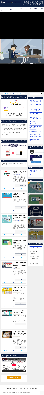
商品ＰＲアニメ (26, 9)
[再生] (3, 370)
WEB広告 (22, 220)
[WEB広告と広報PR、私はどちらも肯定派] (34, 156)
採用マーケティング (17, 174)
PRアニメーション (16, 220)
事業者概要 (11, 9)
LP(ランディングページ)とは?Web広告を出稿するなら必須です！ (19, 217)
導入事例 (31, 9)
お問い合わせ (34, 388)
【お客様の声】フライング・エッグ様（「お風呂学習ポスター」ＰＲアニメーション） (19, 289)
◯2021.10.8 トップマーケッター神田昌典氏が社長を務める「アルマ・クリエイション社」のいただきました (36, 118)
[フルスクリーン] (24, 370)
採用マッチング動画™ (36, 9)
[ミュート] (23, 370)
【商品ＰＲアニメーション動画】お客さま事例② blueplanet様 (19, 195)
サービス (15, 9)
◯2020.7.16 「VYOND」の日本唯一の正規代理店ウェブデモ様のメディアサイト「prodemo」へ (36, 103)
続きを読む (21, 185)
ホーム (1, 9)
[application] (14, 365)
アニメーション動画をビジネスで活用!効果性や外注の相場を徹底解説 (19, 241)
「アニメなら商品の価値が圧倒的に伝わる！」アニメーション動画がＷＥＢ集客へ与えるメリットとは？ (36, 222)
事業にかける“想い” (35, 211)
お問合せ (42, 9)
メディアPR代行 (20, 9)
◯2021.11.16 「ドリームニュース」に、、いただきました (36, 126)
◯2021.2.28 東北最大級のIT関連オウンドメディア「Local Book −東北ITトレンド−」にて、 (36, 111)
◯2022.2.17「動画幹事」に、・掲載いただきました (36, 133)
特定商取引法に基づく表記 (17, 388)
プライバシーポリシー (27, 388)
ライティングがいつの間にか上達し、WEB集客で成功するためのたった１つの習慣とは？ (19, 333)
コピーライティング (17, 336)
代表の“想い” (6, 9)
